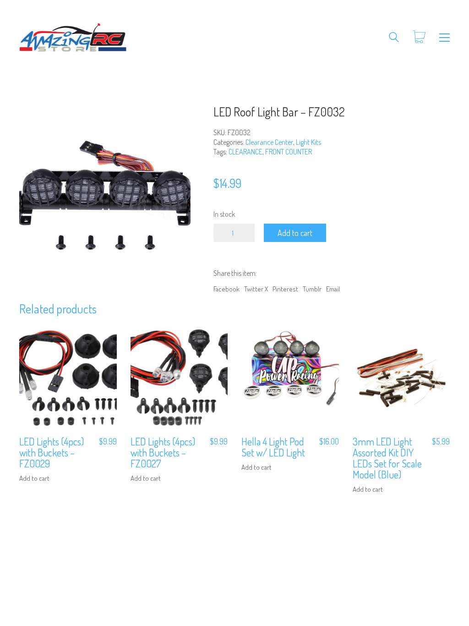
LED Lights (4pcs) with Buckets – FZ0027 (163, 452)
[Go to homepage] (73, 37)
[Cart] (419, 37)
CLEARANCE (245, 151)
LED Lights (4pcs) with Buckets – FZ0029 (51, 452)
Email (333, 289)
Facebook (226, 289)
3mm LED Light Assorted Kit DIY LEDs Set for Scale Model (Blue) (387, 458)
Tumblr (312, 289)
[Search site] (394, 38)
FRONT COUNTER (288, 151)
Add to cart (295, 233)
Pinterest (285, 289)
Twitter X (256, 289)
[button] (444, 37)
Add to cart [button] (34, 478)
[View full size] (30, 120)
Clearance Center (269, 142)
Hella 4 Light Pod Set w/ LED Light (273, 447)
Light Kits (308, 142)
